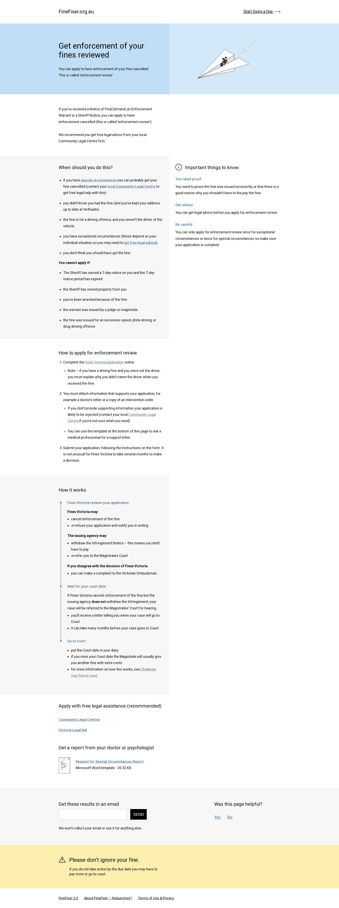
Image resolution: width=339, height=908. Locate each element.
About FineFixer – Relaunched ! (108, 898)
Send (138, 814)
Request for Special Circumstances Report (110, 761)
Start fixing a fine (258, 11)
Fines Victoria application (104, 362)
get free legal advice (140, 243)
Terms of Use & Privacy (156, 898)
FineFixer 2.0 (68, 898)
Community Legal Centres (79, 720)
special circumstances (99, 180)
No (229, 817)
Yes (217, 817)
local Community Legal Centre (131, 186)
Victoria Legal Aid (73, 730)
